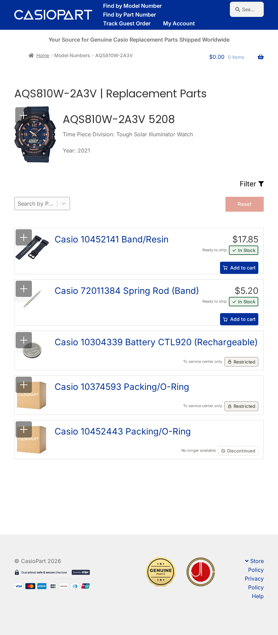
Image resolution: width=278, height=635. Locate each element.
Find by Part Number (129, 14)
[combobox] (36, 203)
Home (42, 55)
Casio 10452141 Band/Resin (111, 239)
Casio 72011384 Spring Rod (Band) (127, 290)
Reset (245, 204)
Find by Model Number (132, 5)
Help (258, 596)
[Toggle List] (63, 203)
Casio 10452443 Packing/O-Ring (123, 431)
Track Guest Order (127, 23)
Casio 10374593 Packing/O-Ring (122, 386)
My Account (179, 23)
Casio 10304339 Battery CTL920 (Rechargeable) (156, 342)
